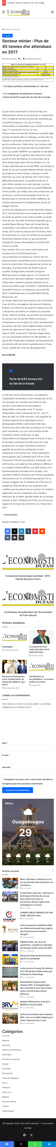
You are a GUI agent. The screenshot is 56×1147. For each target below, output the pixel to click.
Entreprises (7, 1073)
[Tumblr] (28, 531)
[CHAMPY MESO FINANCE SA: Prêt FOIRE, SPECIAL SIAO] (10, 916)
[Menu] (3, 13)
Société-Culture (9, 1101)
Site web (6, 767)
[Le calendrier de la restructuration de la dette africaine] (41, 637)
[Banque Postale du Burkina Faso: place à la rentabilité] (10, 959)
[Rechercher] (52, 13)
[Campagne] (14, 637)
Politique (6, 1087)
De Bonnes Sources (11, 1059)
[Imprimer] (21, 537)
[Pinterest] (35, 531)
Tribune (5, 1106)
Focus (4, 1083)
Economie (6, 1068)
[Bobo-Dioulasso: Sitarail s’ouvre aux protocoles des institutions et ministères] (10, 883)
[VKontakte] (7, 537)
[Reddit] (42, 531)
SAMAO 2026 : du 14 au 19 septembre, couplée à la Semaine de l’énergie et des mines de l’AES (36, 945)
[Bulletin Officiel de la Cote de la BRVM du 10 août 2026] (10, 1005)
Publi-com (6, 1092)
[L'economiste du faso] (18, 12)
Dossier (5, 1064)
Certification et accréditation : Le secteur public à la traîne (41, 679)
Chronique (6, 1054)
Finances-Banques (10, 1078)
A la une (16, 29)
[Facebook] (7, 531)
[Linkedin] (21, 531)
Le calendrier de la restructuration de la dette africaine (39, 649)
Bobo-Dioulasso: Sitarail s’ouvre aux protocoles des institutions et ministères (36, 882)
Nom (5, 743)
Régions (5, 1097)
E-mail (6, 755)
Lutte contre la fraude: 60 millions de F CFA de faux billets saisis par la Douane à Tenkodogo (36, 971)
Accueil (7, 29)
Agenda (5, 1040)
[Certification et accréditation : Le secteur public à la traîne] (41, 667)
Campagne (7, 646)
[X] (14, 531)
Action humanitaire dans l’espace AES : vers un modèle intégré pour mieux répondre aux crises (36, 1017)
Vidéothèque (8, 1111)
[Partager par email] (14, 537)
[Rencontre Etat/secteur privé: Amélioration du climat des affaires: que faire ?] (14, 667)
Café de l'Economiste (11, 1050)
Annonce (6, 1045)
